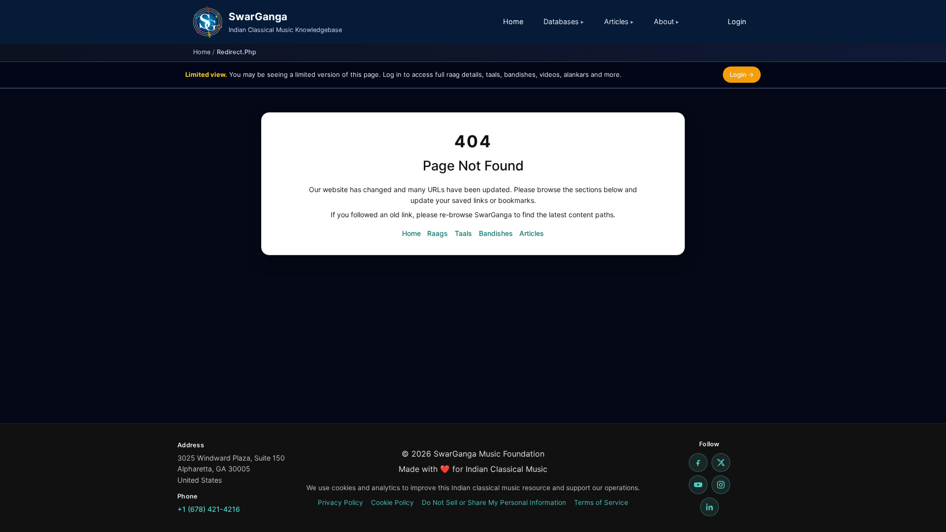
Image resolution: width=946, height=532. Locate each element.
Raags (437, 233)
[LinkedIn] (709, 507)
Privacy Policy (340, 502)
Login (737, 21)
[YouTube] (698, 484)
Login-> (742, 74)
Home (513, 21)
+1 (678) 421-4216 (208, 509)
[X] (720, 462)
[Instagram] (720, 484)
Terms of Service (601, 502)
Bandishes (496, 233)
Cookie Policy (392, 502)
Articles (531, 233)
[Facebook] (698, 462)
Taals (463, 233)
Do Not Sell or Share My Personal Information (494, 502)
